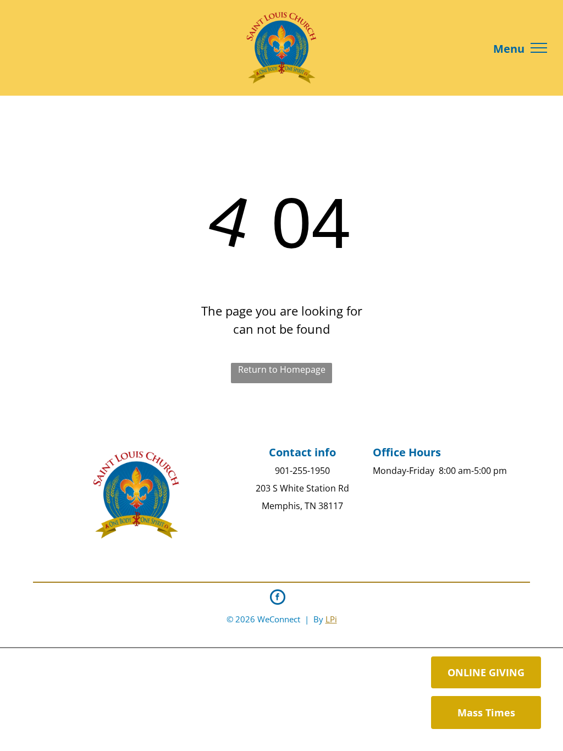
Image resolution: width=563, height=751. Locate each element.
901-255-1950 (302, 471)
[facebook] (277, 598)
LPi (331, 619)
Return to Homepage (281, 369)
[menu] (539, 48)
